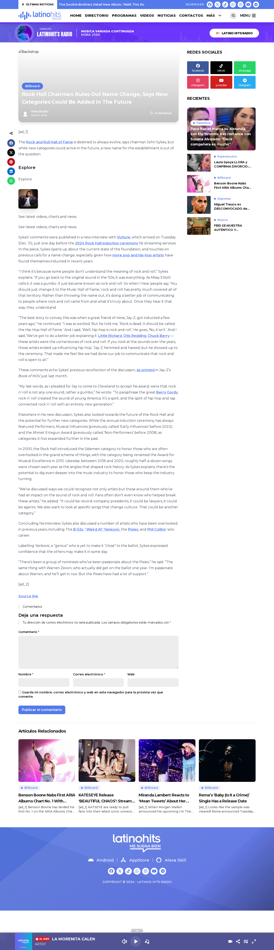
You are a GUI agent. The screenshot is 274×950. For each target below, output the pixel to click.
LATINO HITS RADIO (237, 33)
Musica (222, 219)
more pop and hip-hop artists (138, 255)
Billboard (32, 86)
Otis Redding (134, 336)
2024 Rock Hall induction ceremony (106, 243)
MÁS (211, 15)
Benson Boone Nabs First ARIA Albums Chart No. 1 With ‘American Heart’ (232, 185)
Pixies (133, 529)
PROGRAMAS (124, 15)
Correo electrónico (89, 674)
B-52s (78, 529)
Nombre (25, 674)
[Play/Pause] (135, 941)
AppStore (139, 860)
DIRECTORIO (97, 15)
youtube (221, 85)
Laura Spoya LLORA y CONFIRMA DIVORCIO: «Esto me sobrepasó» (231, 164)
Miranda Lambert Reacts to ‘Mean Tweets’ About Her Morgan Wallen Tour (164, 798)
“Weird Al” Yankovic (102, 529)
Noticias (167, 15)
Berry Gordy (167, 392)
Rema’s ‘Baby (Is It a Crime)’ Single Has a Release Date (224, 798)
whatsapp (244, 70)
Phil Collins (156, 529)
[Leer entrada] (221, 129)
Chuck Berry (159, 336)
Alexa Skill (175, 860)
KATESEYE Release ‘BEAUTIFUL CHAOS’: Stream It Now (107, 798)
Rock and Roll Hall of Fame (49, 142)
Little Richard (110, 336)
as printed (146, 370)
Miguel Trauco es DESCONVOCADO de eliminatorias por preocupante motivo (230, 206)
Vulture (123, 237)
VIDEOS (147, 15)
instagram (198, 85)
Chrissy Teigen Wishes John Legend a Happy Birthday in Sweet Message (116, 4)
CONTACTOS (191, 15)
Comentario (28, 632)
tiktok (221, 70)
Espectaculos (227, 156)
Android (105, 860)
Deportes (224, 198)
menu (245, 15)
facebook (198, 70)
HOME (76, 15)
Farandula (203, 122)
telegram (245, 85)
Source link (28, 596)
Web (131, 674)
